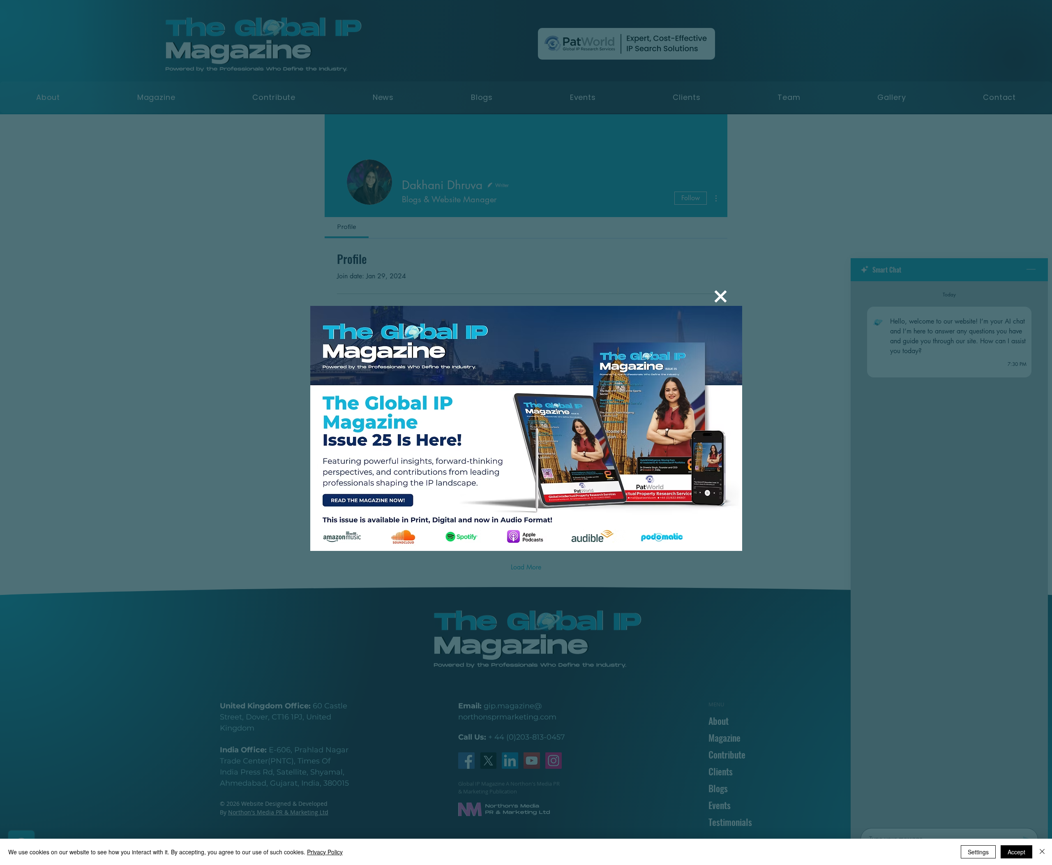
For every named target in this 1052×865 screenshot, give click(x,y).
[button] (720, 296)
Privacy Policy (325, 852)
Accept (1016, 852)
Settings (978, 852)
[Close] (1042, 851)
